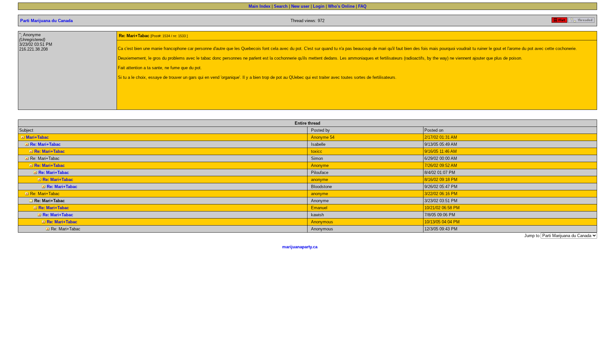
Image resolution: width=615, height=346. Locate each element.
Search (281, 6)
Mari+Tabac (37, 137)
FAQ (362, 6)
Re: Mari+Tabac (45, 144)
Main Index (259, 6)
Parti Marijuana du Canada (46, 20)
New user (300, 6)
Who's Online (341, 6)
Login (318, 6)
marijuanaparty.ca (299, 246)
